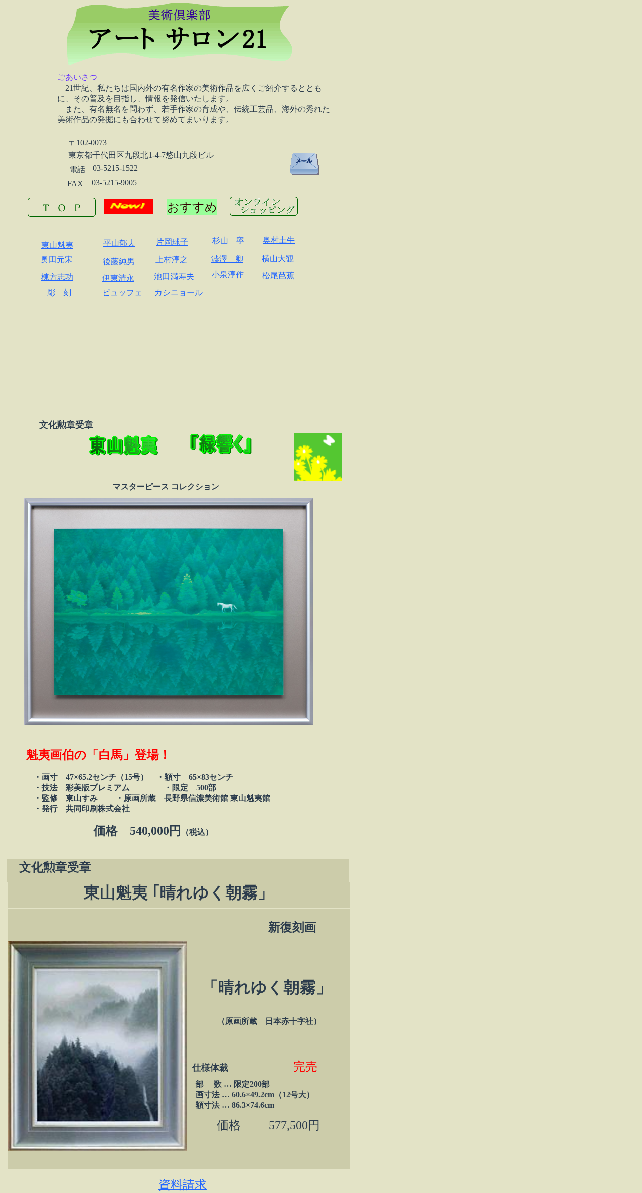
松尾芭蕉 (278, 275)
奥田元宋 (57, 259)
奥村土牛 (279, 240)
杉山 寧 (228, 240)
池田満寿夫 (174, 276)
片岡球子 (172, 242)
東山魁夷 (57, 245)
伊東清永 (118, 278)
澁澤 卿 (227, 259)
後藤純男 (119, 261)
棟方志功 (57, 277)
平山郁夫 (119, 243)
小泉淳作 (228, 274)
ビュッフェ (122, 292)
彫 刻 (59, 292)
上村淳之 (171, 259)
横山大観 (278, 258)
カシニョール (178, 292)
